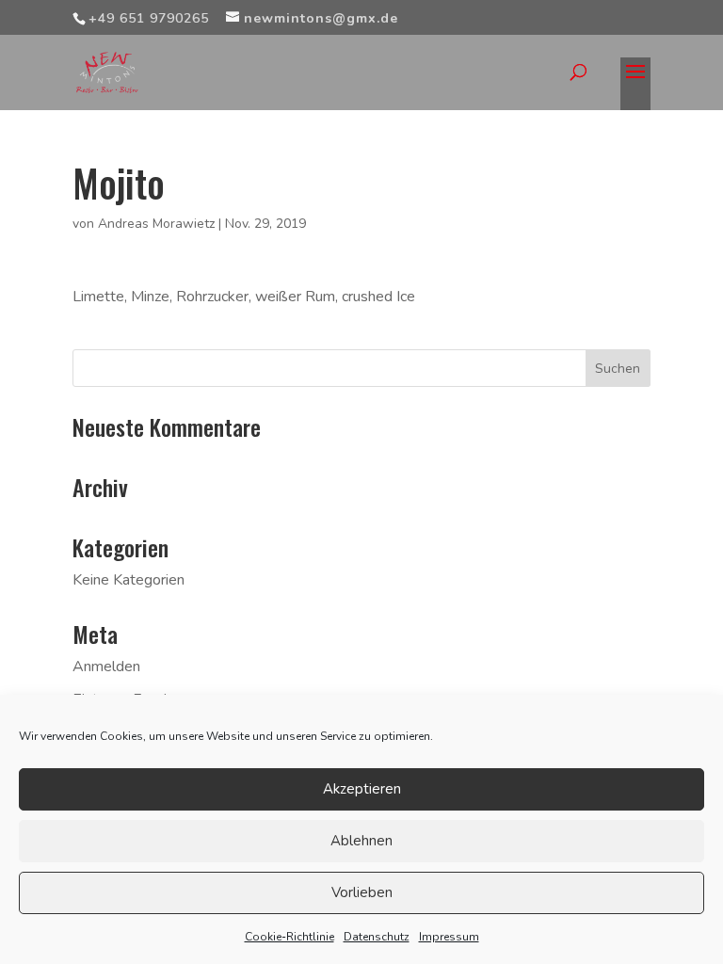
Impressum (449, 936)
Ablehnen (361, 840)
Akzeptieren (362, 788)
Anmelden (106, 666)
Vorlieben (362, 892)
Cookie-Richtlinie (289, 936)
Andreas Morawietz (156, 224)
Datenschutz (377, 936)
